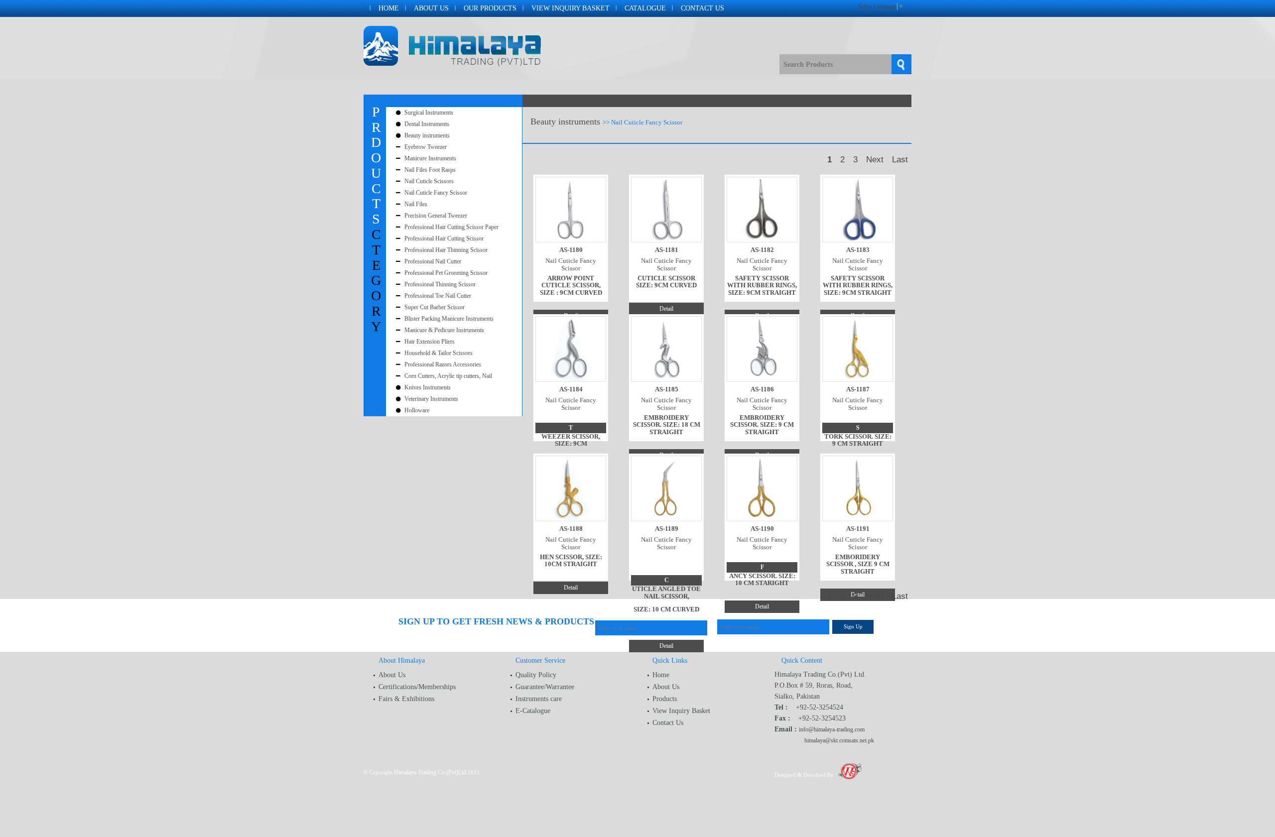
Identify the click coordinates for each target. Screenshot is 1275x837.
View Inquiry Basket (570, 8)
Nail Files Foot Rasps (430, 169)
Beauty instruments (427, 135)
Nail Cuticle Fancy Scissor (435, 192)
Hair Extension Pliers (429, 341)
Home (389, 8)
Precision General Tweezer (435, 215)
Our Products (490, 8)
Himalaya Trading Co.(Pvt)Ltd (430, 772)
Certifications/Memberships (417, 687)
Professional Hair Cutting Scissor (444, 238)
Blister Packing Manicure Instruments (449, 318)
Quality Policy (535, 675)
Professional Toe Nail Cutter (437, 295)
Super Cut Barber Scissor (434, 307)
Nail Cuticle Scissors (429, 181)
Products (664, 699)
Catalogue (645, 8)
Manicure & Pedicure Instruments (444, 330)
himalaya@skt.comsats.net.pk (839, 740)
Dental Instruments (426, 123)
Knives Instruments (427, 387)
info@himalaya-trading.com (832, 729)
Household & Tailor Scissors (438, 353)
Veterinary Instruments (431, 398)
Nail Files (415, 204)
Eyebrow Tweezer (425, 146)
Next (875, 159)
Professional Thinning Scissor (440, 284)
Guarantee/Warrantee (544, 687)
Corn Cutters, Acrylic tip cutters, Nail (448, 375)
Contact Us (702, 8)
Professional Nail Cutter (432, 261)
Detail (666, 308)
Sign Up (853, 626)
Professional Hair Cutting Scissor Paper (451, 227)
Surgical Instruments (428, 112)
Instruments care (538, 699)
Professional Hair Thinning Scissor (446, 249)
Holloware (416, 410)
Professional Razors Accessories (442, 364)
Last (900, 159)
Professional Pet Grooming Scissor (446, 272)
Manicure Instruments (430, 158)
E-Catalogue (532, 711)
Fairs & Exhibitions (406, 699)
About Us (431, 8)
